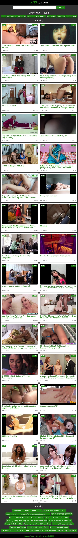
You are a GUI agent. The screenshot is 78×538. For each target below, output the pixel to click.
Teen (3, 16)
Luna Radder (38, 517)
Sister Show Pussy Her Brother (57, 517)
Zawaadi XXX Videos (18, 527)
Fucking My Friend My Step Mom (43, 530)
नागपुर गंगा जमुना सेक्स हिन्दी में (67, 530)
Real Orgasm (41, 16)
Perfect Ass (11, 16)
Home (26, 536)
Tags (32, 536)
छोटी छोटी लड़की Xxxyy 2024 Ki (54, 511)
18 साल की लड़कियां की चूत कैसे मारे (60, 520)
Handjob (30, 16)
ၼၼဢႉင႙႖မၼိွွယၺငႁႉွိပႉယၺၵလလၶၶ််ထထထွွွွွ (28, 514)
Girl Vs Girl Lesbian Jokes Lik (20, 517)
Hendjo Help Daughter (13, 524)
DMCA (38, 536)
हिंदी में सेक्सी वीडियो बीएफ (39, 520)
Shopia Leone (36, 511)
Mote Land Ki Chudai (21, 511)
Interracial (22, 16)
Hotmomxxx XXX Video (59, 527)
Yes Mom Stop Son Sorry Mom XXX (15, 530)
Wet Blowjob (71, 16)
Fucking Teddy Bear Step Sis (18, 520)
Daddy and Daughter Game (37, 527)
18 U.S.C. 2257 (48, 536)
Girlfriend (61, 16)
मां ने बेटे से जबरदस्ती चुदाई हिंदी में (61, 514)
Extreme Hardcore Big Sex (63, 524)
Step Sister (51, 16)
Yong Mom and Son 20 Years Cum (37, 524)
